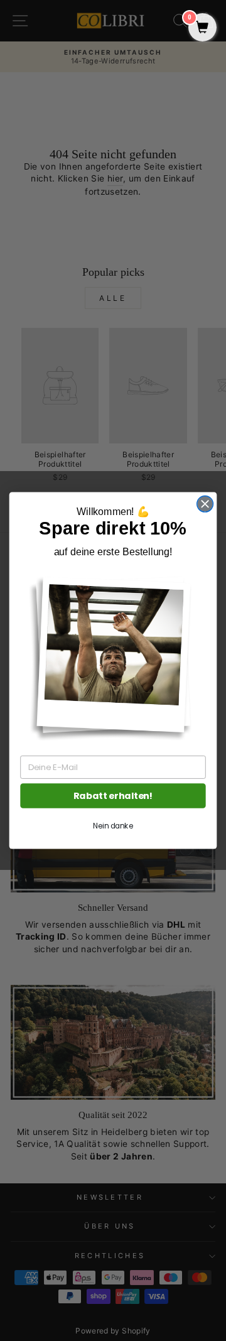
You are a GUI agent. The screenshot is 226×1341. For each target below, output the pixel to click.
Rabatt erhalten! (113, 796)
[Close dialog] (205, 504)
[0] (202, 28)
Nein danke (113, 826)
